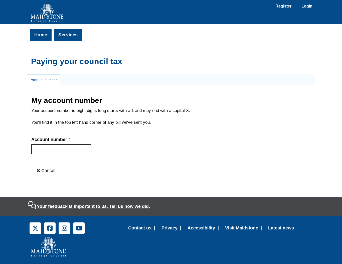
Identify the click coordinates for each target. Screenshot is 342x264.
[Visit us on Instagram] (64, 228)
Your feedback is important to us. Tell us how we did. (93, 206)
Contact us (139, 227)
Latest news (281, 227)
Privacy (169, 227)
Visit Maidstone (241, 227)
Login (306, 6)
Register (283, 6)
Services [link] (68, 34)
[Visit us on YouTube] (79, 228)
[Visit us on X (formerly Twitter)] (35, 228)
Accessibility (201, 227)
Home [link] (40, 34)
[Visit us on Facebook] (50, 228)
